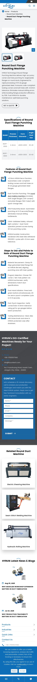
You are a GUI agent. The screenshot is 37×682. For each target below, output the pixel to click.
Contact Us (7, 639)
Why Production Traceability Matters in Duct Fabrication (15, 615)
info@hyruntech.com (12, 362)
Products (14, 11)
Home (7, 11)
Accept (22, 671)
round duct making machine (21, 194)
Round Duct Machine (15, 14)
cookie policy (22, 664)
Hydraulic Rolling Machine (18, 547)
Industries (6, 629)
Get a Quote (10, 105)
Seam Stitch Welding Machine (19, 515)
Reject (14, 671)
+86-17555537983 (11, 357)
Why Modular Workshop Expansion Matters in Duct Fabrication (17, 588)
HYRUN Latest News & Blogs (18, 561)
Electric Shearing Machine (18, 484)
